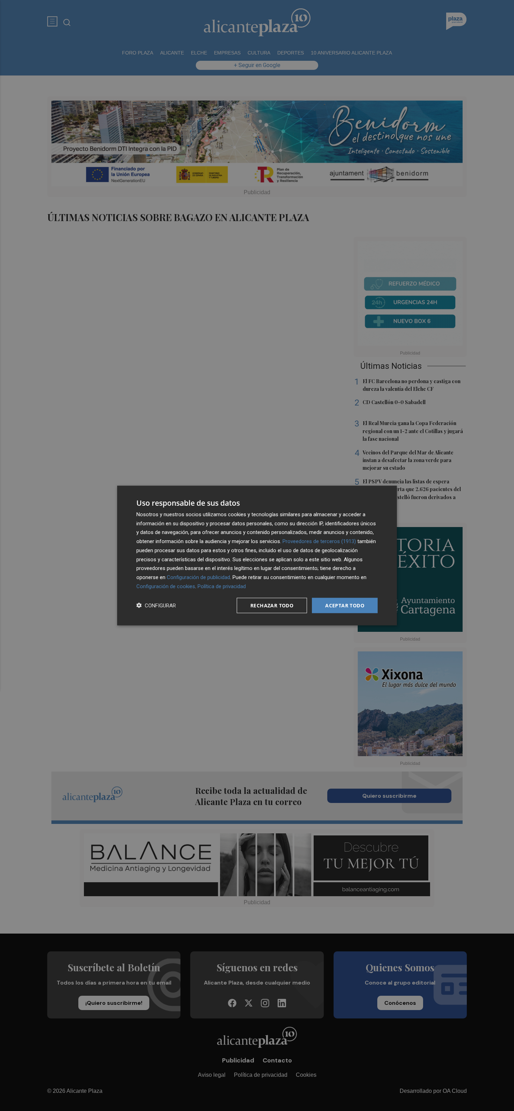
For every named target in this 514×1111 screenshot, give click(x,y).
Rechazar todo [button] (271, 605)
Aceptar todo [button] (344, 605)
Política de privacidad (222, 586)
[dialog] (257, 555)
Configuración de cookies (165, 586)
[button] (156, 605)
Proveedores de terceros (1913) (319, 541)
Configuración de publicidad (198, 577)
